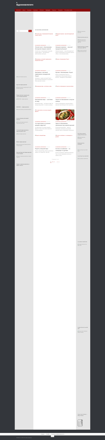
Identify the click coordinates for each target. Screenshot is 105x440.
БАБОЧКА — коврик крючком (22, 107)
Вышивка (29, 10)
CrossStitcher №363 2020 (82, 241)
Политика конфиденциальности (57, 434)
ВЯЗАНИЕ (18, 10)
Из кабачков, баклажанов (40, 45)
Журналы (54, 10)
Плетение (42, 10)
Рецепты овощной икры (41, 148)
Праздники (60, 10)
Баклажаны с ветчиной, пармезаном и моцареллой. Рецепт (42, 74)
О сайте (47, 434)
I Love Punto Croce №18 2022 (83, 156)
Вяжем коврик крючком (21, 141)
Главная (42, 434)
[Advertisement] (54, 20)
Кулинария (48, 10)
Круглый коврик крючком (21, 84)
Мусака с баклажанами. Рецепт (64, 72)
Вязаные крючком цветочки (83, 37)
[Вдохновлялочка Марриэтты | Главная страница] (24, 4)
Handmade (35, 10)
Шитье (24, 10)
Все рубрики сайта (68, 10)
